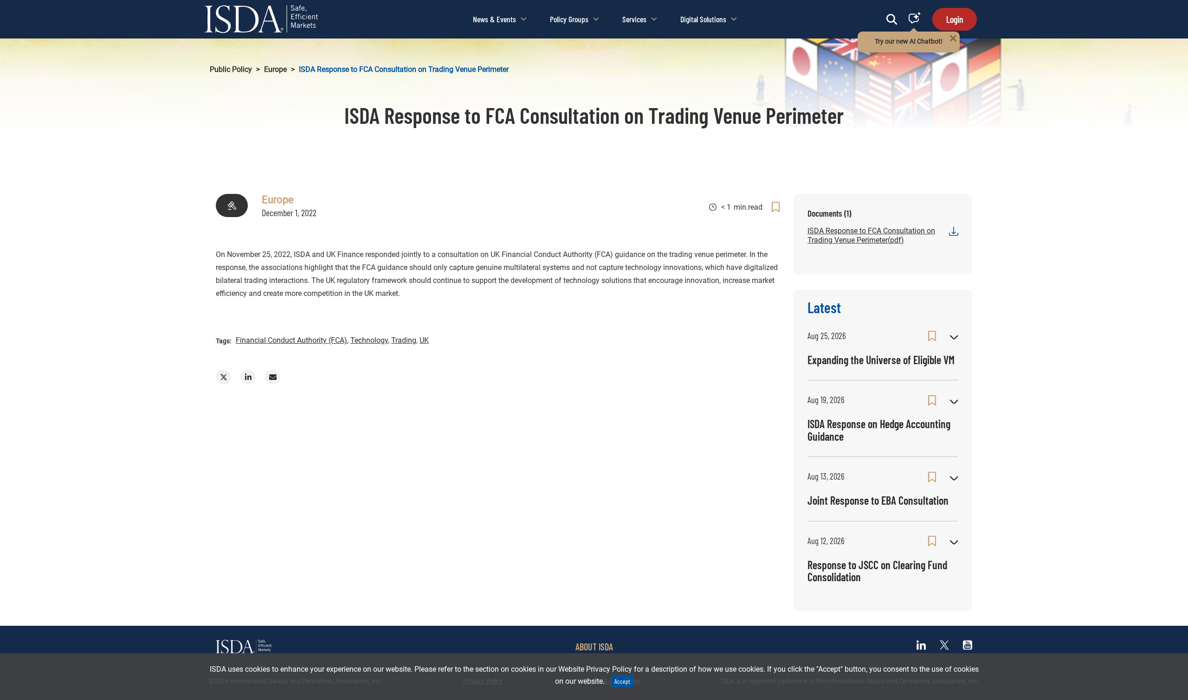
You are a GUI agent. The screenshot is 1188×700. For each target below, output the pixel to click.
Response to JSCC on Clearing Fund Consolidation (877, 571)
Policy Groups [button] (569, 19)
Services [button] (634, 19)
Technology (369, 340)
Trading (403, 340)
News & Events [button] (494, 19)
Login (954, 19)
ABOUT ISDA (594, 646)
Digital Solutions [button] (703, 19)
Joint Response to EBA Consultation (878, 500)
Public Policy (231, 69)
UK (424, 340)
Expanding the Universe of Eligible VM (881, 359)
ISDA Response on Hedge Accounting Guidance (878, 430)
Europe (275, 69)
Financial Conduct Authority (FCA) (291, 340)
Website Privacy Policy (595, 669)
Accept (622, 681)
